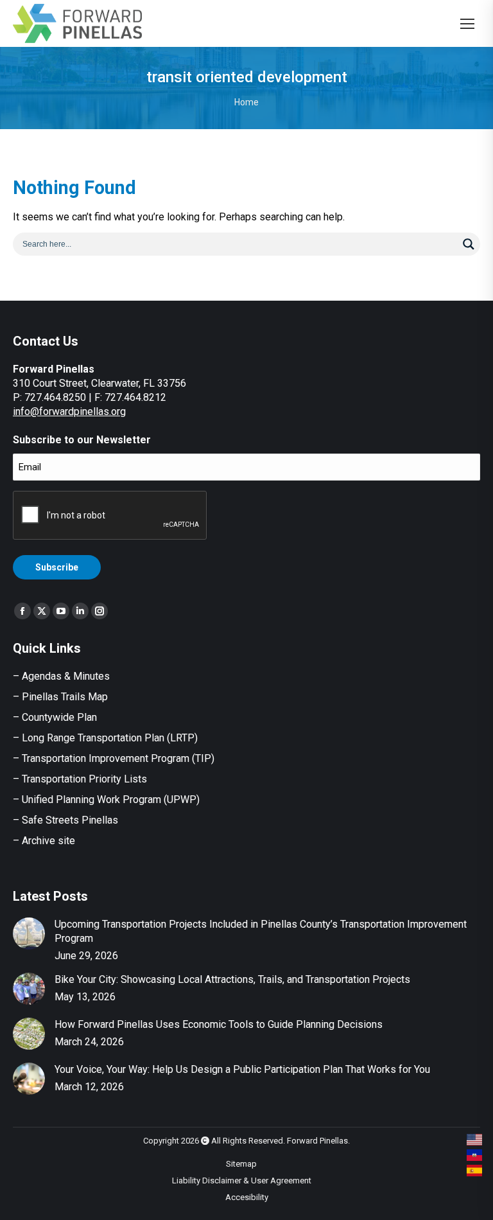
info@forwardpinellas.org (69, 411)
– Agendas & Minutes (61, 676)
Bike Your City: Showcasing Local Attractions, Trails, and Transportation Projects (232, 979)
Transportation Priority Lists (84, 779)
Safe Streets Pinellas (68, 820)
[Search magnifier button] (469, 244)
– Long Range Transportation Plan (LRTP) (105, 738)
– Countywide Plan (55, 717)
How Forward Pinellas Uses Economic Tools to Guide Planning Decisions (219, 1024)
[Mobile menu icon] (467, 24)
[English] (475, 1139)
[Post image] (29, 933)
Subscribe (56, 567)
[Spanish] (475, 1170)
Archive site (48, 841)
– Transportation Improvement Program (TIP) (113, 758)
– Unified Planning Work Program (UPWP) (106, 799)
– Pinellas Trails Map (60, 697)
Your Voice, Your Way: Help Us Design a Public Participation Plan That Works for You (242, 1069)
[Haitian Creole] (475, 1155)
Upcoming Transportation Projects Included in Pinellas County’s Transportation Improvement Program (261, 931)
